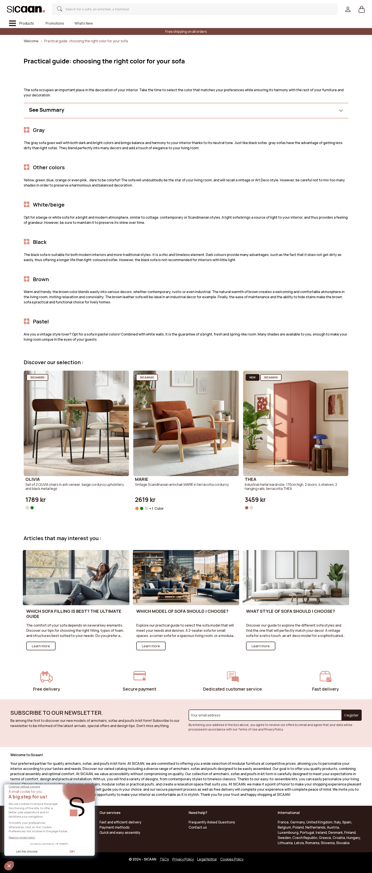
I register (351, 715)
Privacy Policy (183, 859)
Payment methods (114, 827)
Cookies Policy (231, 859)
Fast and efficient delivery (120, 822)
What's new (83, 23)
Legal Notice (207, 859)
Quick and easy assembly (119, 832)
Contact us (198, 827)
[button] (361, 9)
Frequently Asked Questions (212, 822)
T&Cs (164, 859)
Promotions (55, 23)
